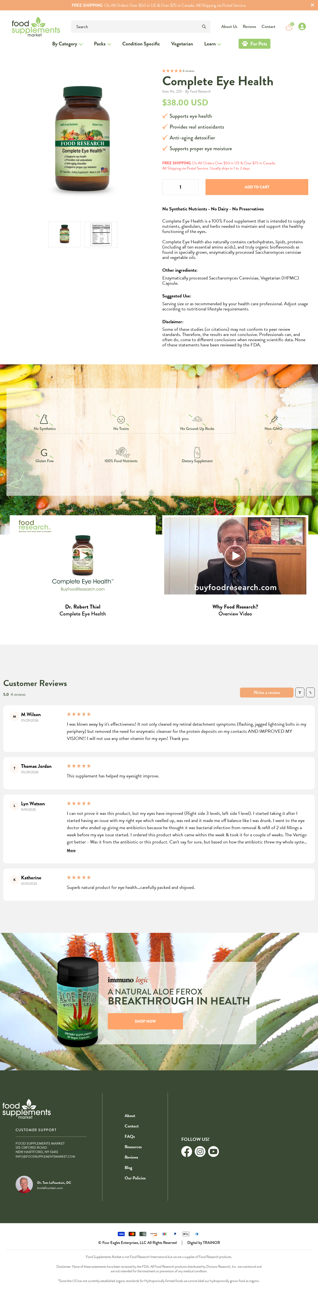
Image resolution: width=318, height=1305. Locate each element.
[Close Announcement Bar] (312, 5)
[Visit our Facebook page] (186, 1151)
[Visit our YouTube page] (213, 1151)
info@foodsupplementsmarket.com (45, 1156)
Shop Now (145, 1021)
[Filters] (299, 692)
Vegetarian (182, 44)
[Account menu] (302, 27)
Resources (133, 1146)
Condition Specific (141, 44)
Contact (268, 26)
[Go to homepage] (24, 26)
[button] (172, 70)
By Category (64, 44)
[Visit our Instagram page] (200, 1151)
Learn (210, 44)
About (130, 1115)
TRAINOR (211, 1242)
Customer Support (36, 1129)
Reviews (249, 26)
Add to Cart (257, 187)
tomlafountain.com (50, 1187)
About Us (229, 26)
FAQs (130, 1136)
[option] (64, 234)
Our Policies (135, 1178)
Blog (128, 1167)
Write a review (267, 692)
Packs (100, 44)
